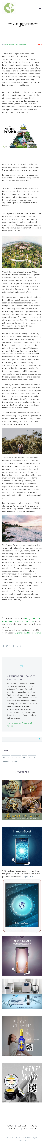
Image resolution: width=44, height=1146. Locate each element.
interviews (16, 757)
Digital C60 (28, 876)
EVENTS (33, 1126)
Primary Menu (40, 8)
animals (6, 757)
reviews (6, 761)
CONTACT (22, 1126)
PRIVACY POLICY (31, 1129)
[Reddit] (20, 646)
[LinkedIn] (17, 646)
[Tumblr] (13, 646)
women (15, 761)
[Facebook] (3, 646)
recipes (32, 757)
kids (24, 757)
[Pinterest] (10, 646)
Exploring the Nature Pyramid (28, 633)
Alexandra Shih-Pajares (15, 45)
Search (39, 739)
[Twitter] (7, 646)
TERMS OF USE (13, 1129)
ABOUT (10, 1126)
